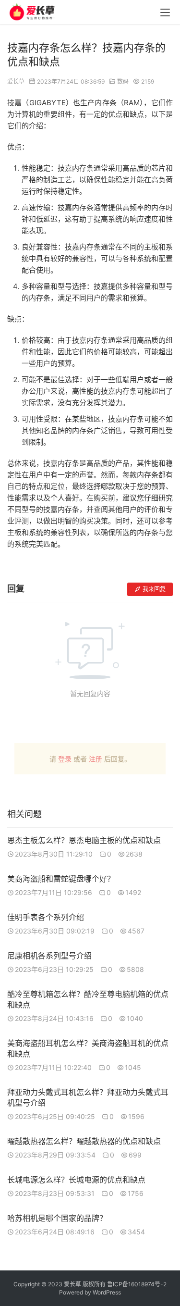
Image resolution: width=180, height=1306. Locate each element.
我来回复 (154, 589)
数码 (123, 81)
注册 (95, 759)
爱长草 (15, 81)
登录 (65, 759)
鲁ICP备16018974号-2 (137, 1284)
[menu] (165, 12)
